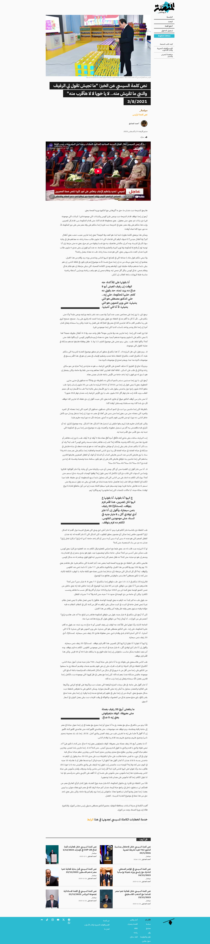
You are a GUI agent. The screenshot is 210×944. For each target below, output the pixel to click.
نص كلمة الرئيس (139, 114)
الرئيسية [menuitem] (170, 17)
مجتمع (148, 928)
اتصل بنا (106, 929)
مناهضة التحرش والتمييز (167, 55)
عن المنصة (106, 920)
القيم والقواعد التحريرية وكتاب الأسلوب (165, 49)
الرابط (90, 819)
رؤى (149, 932)
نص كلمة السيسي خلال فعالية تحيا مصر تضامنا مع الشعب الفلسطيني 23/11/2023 (128, 892)
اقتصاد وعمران (133, 924)
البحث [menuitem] (170, 21)
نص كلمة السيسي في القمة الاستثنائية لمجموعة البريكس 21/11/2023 (73, 891)
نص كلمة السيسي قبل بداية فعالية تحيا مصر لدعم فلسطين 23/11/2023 (72, 868)
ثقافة (136, 928)
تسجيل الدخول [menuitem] (167, 30)
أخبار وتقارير (134, 919)
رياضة (136, 932)
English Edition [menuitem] (164, 36)
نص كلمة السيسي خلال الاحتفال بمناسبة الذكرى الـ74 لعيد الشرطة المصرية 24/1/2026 (127, 847)
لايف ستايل (134, 937)
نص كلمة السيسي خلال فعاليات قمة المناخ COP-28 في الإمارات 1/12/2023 (71, 846)
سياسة (144, 110)
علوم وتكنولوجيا (145, 937)
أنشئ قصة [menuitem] (169, 26)
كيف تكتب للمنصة (166, 44)
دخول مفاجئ (146, 941)
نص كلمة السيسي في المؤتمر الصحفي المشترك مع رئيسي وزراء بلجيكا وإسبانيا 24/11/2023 (126, 870)
